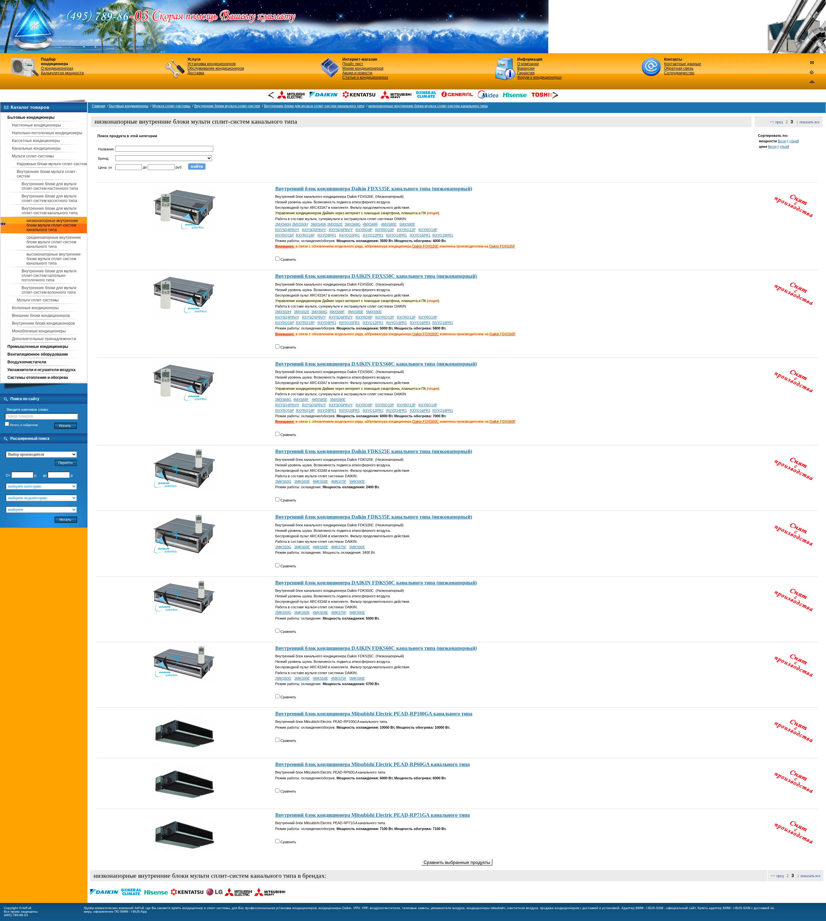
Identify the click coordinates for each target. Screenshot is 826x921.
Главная (98, 106)
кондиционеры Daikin (334, 908)
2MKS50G (283, 481)
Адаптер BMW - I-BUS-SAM (642, 908)
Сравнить (288, 259)
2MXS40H (283, 224)
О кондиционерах (57, 68)
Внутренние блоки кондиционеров (43, 323)
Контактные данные (682, 64)
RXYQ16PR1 (420, 235)
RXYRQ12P (406, 230)
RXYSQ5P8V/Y (314, 230)
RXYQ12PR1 (373, 235)
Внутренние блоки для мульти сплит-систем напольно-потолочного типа (49, 275)
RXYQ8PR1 (326, 235)
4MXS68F (370, 224)
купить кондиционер (187, 908)
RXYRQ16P (284, 235)
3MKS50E (302, 481)
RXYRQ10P (384, 230)
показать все (810, 122)
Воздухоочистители (26, 362)
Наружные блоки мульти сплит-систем (52, 164)
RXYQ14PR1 (396, 235)
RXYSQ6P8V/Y (341, 230)
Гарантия (526, 73)
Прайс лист (352, 64)
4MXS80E (389, 224)
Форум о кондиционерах (539, 77)
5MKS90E (357, 481)
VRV (356, 908)
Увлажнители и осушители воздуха (41, 370)
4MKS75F (339, 481)
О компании (528, 64)
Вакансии (526, 68)
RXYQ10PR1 (349, 235)
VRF (365, 908)
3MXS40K (318, 224)
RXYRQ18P (305, 235)
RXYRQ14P (427, 230)
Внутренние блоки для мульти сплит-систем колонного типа (49, 290)
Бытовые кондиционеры (31, 117)
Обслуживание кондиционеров (215, 68)
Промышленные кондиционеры (37, 346)
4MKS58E (320, 481)
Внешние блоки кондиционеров (41, 315)
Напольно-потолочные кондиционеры (47, 133)
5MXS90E (407, 224)
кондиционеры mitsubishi (486, 908)
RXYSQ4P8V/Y (287, 230)
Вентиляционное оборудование (37, 354)
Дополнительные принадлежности (44, 339)
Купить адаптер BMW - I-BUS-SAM (724, 908)
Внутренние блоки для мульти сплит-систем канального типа (50, 210)
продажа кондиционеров (559, 908)
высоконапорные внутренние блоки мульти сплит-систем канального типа (53, 259)
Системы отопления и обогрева (37, 377)
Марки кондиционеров (362, 68)
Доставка (195, 73)
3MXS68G (353, 224)
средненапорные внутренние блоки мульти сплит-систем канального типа (53, 242)
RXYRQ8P (364, 230)
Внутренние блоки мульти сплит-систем (227, 106)
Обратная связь (678, 68)
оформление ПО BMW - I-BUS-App (120, 911)
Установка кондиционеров (211, 64)
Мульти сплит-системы (33, 156)
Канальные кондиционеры (36, 148)
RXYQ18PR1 (442, 235)
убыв (793, 141)
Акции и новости (357, 73)
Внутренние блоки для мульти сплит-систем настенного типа (50, 186)
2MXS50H (300, 224)
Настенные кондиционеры (36, 125)
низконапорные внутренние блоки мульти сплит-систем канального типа (52, 225)
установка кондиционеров (296, 908)
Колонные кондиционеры (35, 308)
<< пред (776, 122)
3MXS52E (335, 224)
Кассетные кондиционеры (36, 140)
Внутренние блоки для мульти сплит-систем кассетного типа (49, 198)
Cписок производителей (26, 463)
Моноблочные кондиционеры (39, 331)
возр (782, 141)
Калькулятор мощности (62, 73)
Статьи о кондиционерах (365, 77)
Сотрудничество (679, 73)
